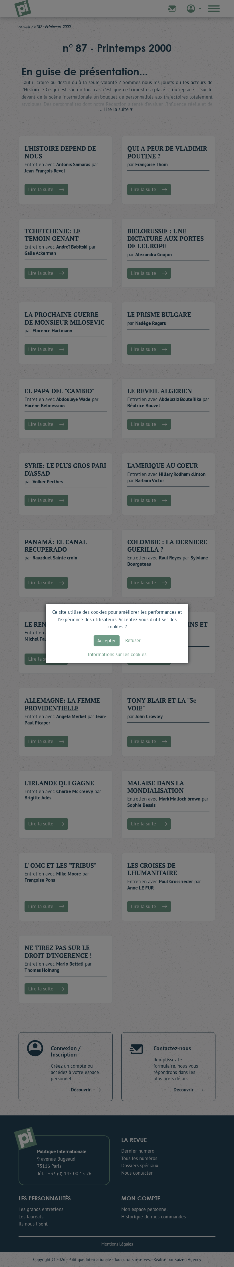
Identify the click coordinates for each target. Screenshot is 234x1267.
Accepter (106, 641)
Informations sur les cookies (117, 654)
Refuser (133, 640)
